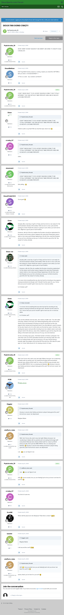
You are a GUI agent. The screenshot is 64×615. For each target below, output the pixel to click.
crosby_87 (9, 140)
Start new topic (38, 38)
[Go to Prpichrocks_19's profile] (5, 31)
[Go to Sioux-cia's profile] (10, 257)
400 (10, 210)
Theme (20, 609)
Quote (23, 61)
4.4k (10, 418)
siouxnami (9, 168)
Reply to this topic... (17, 595)
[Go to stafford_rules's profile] (10, 436)
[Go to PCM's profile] (10, 385)
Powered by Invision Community (32, 612)
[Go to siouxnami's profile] (10, 174)
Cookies (43, 609)
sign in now (39, 588)
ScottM (9, 512)
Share (46, 31)
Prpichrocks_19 (13, 30)
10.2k (10, 266)
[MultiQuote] (19, 62)
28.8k (10, 235)
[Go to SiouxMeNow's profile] (10, 74)
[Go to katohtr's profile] (10, 539)
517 (10, 444)
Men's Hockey (20, 32)
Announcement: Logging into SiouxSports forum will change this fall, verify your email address (32, 19)
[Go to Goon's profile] (10, 226)
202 (10, 60)
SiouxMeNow (9, 68)
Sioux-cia (9, 251)
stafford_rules (9, 430)
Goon (10, 220)
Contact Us (37, 609)
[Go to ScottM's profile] (10, 518)
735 (10, 127)
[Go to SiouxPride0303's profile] (10, 202)
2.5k (10, 83)
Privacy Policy (28, 609)
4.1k (10, 182)
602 (10, 155)
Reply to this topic (54, 38)
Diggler (9, 404)
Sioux (10, 112)
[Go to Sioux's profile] (10, 118)
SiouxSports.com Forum (12, 2)
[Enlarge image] (51, 128)
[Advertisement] (32, 13)
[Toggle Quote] (20, 117)
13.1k (10, 394)
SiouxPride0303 (10, 196)
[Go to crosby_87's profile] (10, 146)
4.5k (10, 527)
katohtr (9, 534)
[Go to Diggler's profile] (10, 410)
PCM (9, 379)
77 (10, 548)
